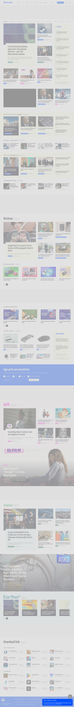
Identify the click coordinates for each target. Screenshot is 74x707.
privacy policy (58, 703)
